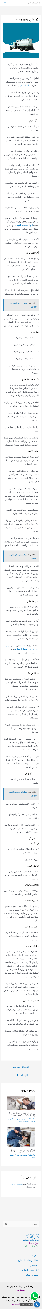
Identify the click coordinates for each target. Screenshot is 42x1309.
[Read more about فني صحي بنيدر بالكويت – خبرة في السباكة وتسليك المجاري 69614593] (21, 1137)
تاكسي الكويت (33, 1237)
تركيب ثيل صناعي (32, 1246)
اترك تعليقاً (32, 1119)
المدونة (25, 1119)
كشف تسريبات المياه (29, 1270)
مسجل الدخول (16, 1183)
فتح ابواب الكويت (32, 1234)
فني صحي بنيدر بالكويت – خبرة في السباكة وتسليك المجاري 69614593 (22, 1151)
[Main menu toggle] (5, 3)
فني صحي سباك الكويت (33, 3)
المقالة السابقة (21, 1066)
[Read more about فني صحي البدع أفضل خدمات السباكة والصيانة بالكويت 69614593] (21, 1103)
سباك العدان (25, 85)
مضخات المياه (32, 1275)
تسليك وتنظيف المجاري (15, 1119)
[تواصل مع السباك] (37, 1304)
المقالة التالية (21, 1075)
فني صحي (32, 1121)
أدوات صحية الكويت (24, 225)
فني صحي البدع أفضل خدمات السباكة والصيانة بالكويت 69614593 (21, 1115)
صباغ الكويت (34, 1243)
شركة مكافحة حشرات (31, 1240)
